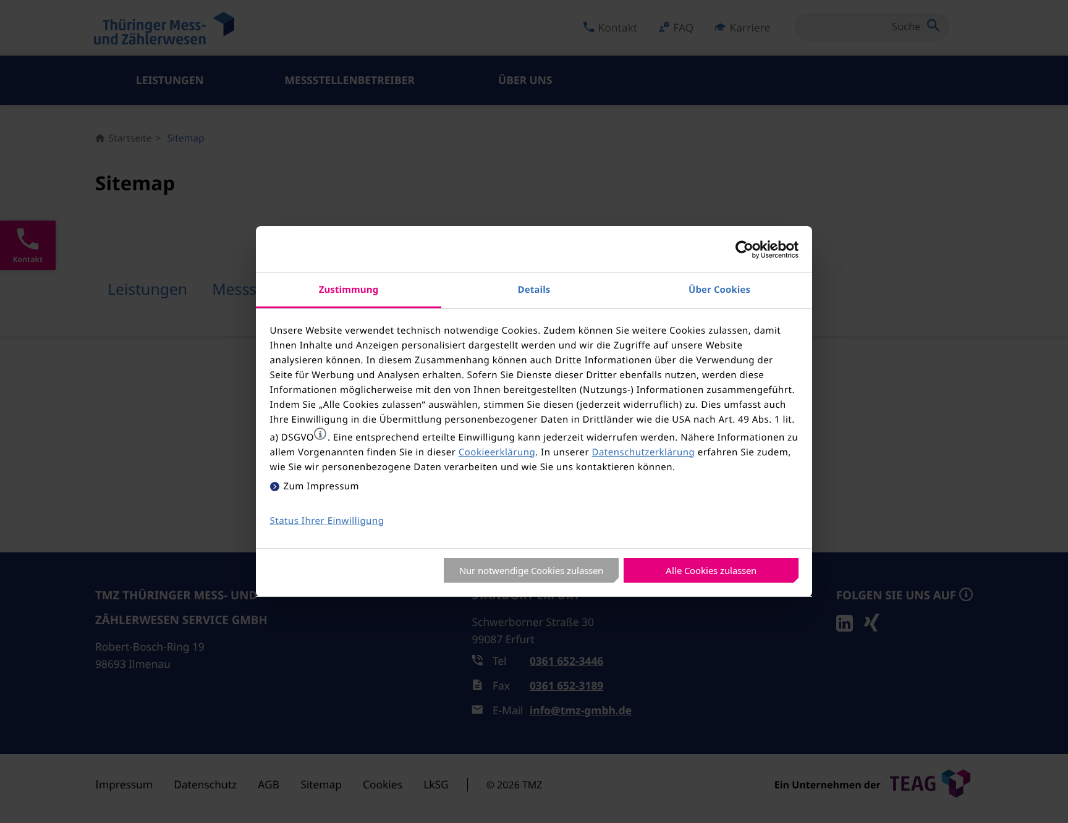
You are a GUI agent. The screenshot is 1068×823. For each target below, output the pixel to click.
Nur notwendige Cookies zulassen (531, 570)
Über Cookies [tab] (719, 290)
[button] (320, 434)
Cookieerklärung (497, 452)
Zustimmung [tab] (349, 290)
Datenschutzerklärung (643, 452)
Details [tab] (534, 290)
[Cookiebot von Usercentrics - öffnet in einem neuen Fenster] (744, 249)
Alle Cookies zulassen (711, 570)
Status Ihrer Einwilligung (327, 521)
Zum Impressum (322, 486)
